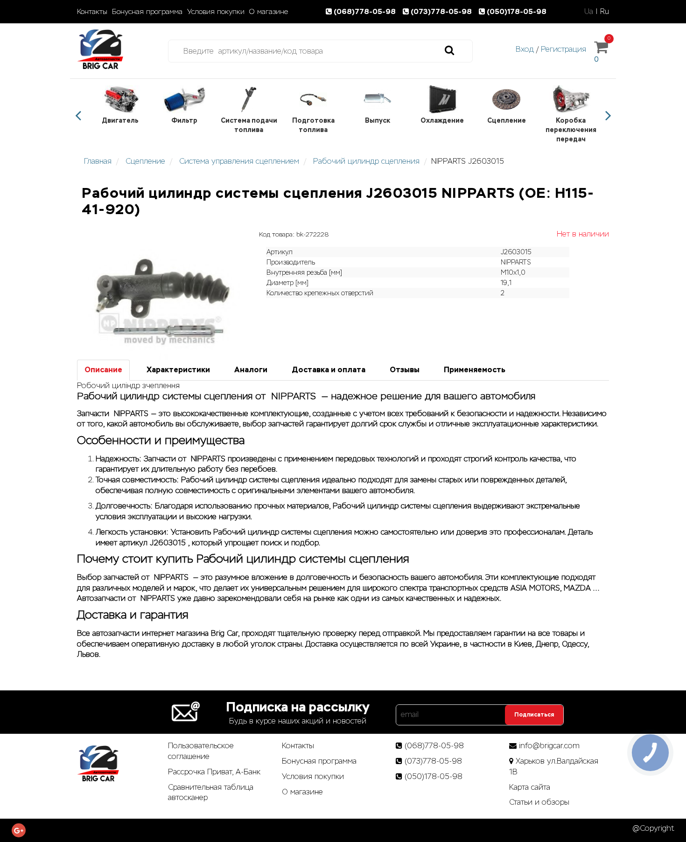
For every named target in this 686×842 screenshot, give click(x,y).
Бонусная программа (147, 11)
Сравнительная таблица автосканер (210, 792)
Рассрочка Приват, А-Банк (214, 771)
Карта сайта (529, 787)
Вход (525, 49)
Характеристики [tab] (178, 370)
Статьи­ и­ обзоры (539, 802)
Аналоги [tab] (250, 370)
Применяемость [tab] (474, 370)
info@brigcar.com (549, 745)
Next (608, 115)
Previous (78, 115)
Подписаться (534, 714)
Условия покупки (216, 11)
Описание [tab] (103, 370)
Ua (588, 11)
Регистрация (563, 49)
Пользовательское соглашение (201, 751)
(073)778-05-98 (442, 11)
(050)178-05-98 (516, 11)
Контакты (92, 11)
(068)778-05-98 (365, 11)
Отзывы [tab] (405, 370)
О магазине (268, 11)
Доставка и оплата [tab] (328, 370)
